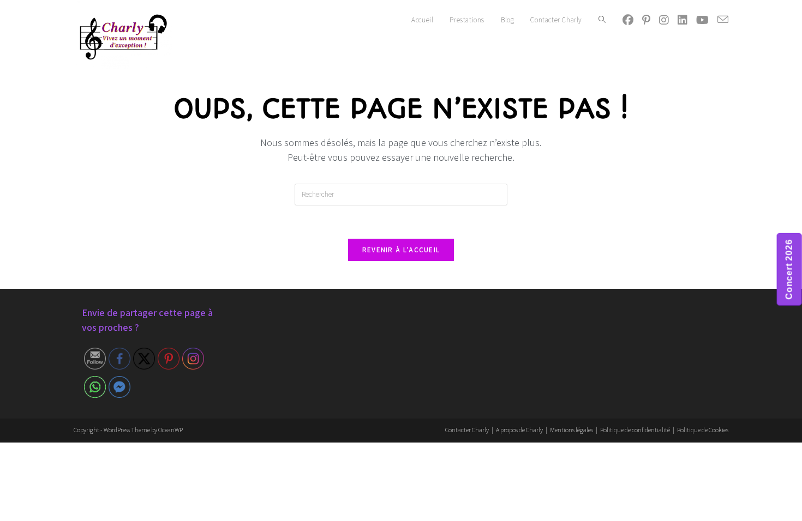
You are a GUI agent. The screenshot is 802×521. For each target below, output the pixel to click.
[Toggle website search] (602, 20)
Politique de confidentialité (635, 430)
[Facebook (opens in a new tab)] (628, 20)
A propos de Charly (519, 430)
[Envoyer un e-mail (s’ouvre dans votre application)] (723, 20)
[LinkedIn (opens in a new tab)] (682, 20)
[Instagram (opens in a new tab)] (664, 20)
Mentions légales (571, 430)
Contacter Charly (467, 430)
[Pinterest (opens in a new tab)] (646, 20)
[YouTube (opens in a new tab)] (702, 20)
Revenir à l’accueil (401, 250)
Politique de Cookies (702, 430)
